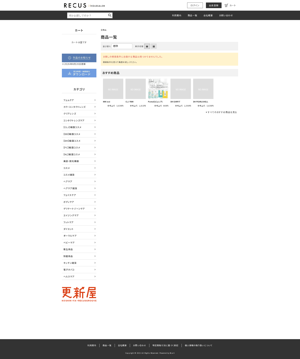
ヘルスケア (69, 276)
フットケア (68, 222)
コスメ (66, 167)
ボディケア (68, 201)
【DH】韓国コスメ (71, 140)
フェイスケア (69, 195)
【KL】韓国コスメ (71, 154)
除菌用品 (68, 256)
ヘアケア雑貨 (70, 188)
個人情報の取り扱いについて (199, 345)
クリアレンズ (69, 113)
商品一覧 (192, 15)
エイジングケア (71, 215)
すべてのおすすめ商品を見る (222, 112)
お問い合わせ (226, 15)
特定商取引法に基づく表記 (165, 345)
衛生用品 (68, 249)
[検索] (109, 15)
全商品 (103, 29)
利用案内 (176, 15)
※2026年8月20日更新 (74, 64)
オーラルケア (70, 235)
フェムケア (68, 100)
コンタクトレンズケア (74, 120)
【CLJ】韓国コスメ (72, 127)
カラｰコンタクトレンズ (74, 106)
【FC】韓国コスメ (71, 147)
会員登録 (213, 5)
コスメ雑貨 (69, 174)
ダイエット (68, 228)
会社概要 (208, 15)
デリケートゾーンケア (74, 208)
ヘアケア (67, 181)
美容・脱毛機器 (71, 161)
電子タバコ (69, 269)
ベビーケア (69, 242)
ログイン (195, 5)
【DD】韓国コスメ (71, 134)
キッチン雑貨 (70, 262)
